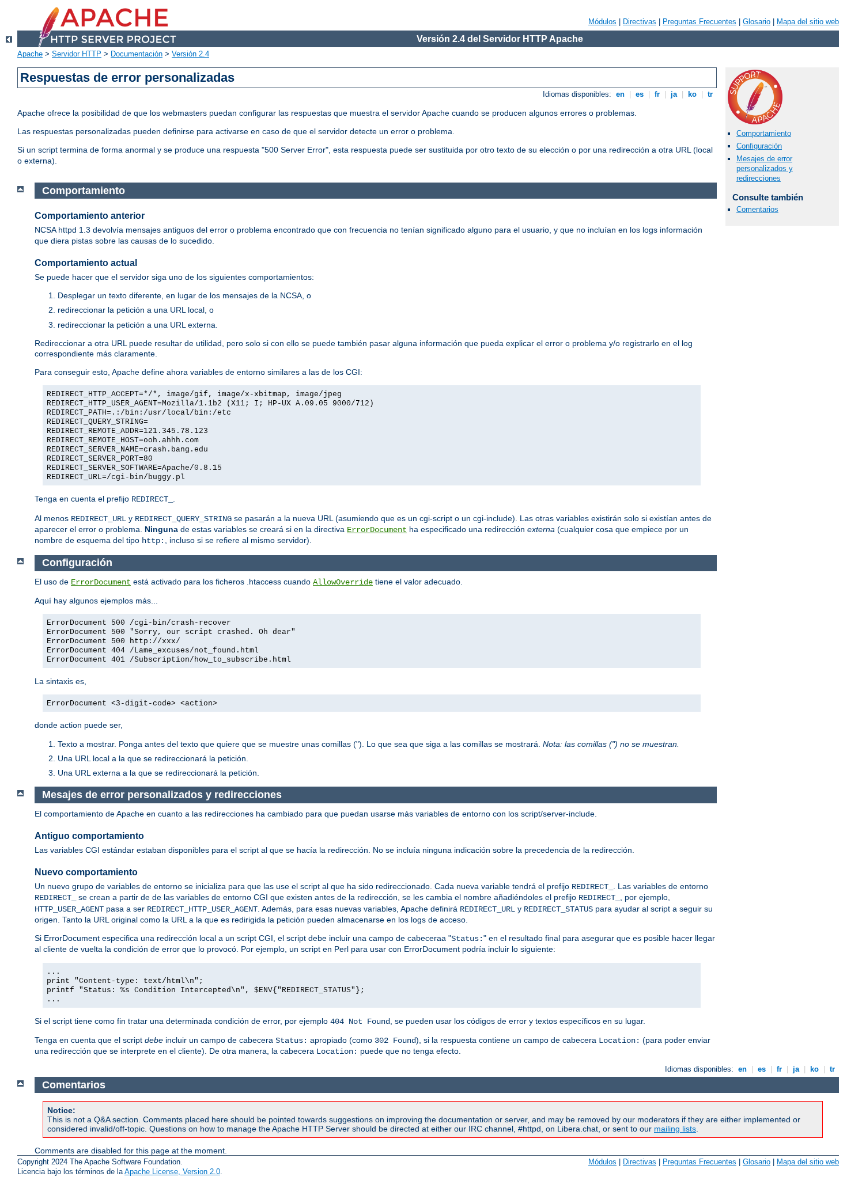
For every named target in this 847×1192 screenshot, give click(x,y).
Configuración (759, 146)
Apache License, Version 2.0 (172, 1171)
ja (673, 94)
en (620, 94)
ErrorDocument (377, 529)
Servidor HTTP (76, 54)
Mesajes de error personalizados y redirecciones (764, 168)
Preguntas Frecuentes (699, 21)
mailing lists (675, 1128)
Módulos (602, 21)
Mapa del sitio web (808, 21)
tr (710, 94)
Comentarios (757, 209)
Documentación (136, 54)
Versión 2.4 (190, 54)
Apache (30, 54)
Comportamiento (763, 133)
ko (692, 94)
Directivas (639, 21)
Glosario (756, 21)
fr (657, 94)
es (639, 94)
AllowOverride (343, 582)
